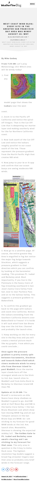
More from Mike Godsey (21, 479)
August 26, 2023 (6, 476)
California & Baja (20, 476)
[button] (32, 4)
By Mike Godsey (9, 58)
